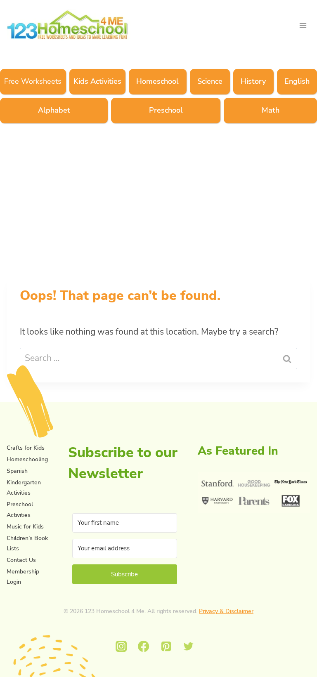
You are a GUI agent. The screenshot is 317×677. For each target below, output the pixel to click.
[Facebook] (143, 646)
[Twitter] (188, 646)
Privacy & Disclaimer (226, 611)
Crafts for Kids (26, 448)
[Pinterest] (166, 646)
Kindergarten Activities (24, 488)
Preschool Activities (20, 509)
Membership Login (23, 577)
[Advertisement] (158, 197)
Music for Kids (25, 527)
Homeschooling (27, 459)
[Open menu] (302, 25)
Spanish (17, 471)
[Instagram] (121, 646)
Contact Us (21, 560)
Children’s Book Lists (27, 543)
